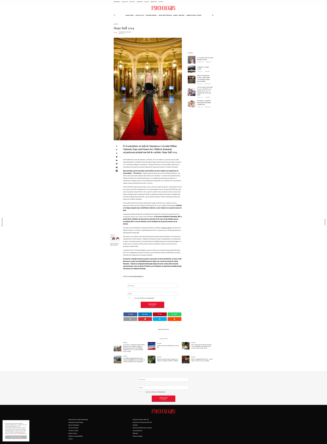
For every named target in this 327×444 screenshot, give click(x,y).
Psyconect (132, 1)
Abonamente (117, 1)
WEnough (135, 433)
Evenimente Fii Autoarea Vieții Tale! (142, 422)
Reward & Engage (137, 436)
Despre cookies (72, 433)
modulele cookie (19, 432)
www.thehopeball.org (136, 276)
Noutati (116, 24)
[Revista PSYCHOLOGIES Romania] (163, 8)
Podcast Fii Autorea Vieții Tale (141, 419)
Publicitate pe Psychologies (75, 422)
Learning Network (137, 430)
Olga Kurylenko (166, 228)
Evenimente (140, 1)
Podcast (146, 1)
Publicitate (125, 1)
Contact (161, 1)
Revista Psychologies (125, 32)
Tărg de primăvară (73, 428)
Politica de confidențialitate (75, 436)
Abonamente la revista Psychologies (78, 419)
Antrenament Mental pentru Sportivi (142, 428)
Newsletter (154, 1)
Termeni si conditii (73, 430)
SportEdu (135, 425)
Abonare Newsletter (73, 425)
